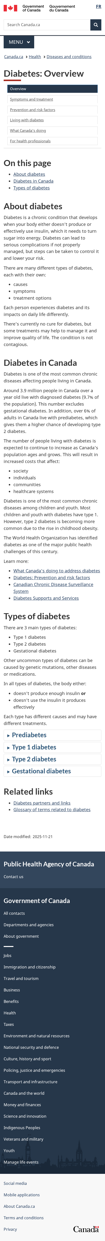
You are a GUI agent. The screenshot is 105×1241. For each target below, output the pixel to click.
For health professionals (30, 140)
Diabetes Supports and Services (46, 598)
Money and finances (22, 1104)
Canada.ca (13, 56)
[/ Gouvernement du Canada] (39, 7)
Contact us (13, 876)
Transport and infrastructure (30, 1081)
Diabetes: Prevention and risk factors (51, 577)
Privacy (10, 1229)
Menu (16, 42)
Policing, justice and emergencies (34, 1070)
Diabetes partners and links (42, 803)
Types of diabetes (31, 188)
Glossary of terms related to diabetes (52, 809)
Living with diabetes (27, 119)
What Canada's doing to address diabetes (56, 571)
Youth (9, 1150)
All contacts (14, 913)
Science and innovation (25, 1116)
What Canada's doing (28, 130)
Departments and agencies (29, 924)
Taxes (9, 1024)
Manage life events (21, 1162)
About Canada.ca (19, 1206)
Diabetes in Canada (33, 181)
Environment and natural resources (37, 1036)
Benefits (11, 1001)
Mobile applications (22, 1195)
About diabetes (29, 174)
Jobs (7, 955)
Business (12, 990)
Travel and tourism (21, 978)
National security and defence (31, 1047)
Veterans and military (23, 1139)
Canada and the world (24, 1093)
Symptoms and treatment (31, 99)
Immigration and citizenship (30, 967)
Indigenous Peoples (22, 1127)
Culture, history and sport (27, 1059)
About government (21, 936)
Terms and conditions (24, 1217)
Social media (15, 1183)
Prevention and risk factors (32, 109)
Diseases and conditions (69, 56)
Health (35, 56)
